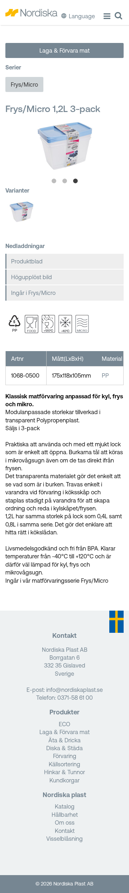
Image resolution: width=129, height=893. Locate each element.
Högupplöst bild (31, 277)
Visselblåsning (64, 838)
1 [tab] (53, 181)
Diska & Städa (64, 748)
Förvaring (64, 756)
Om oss (65, 822)
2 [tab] (64, 181)
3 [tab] (75, 181)
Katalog (65, 806)
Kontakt (65, 831)
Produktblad (27, 261)
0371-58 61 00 (75, 697)
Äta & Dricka (64, 740)
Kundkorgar (64, 780)
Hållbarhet (65, 814)
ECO (64, 724)
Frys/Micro (24, 84)
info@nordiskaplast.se (74, 689)
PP (105, 375)
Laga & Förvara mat (64, 50)
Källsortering (64, 764)
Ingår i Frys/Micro (33, 293)
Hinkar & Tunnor (64, 772)
